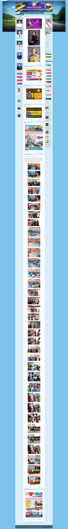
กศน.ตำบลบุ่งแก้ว (28, 83)
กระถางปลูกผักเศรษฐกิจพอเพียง (50, 117)
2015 (47, 45)
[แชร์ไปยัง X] (39, 82)
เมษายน (48, 37)
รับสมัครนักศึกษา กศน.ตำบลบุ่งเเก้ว (30, 68)
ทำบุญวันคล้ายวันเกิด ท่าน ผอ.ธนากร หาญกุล (50, 141)
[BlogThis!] (38, 82)
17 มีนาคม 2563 (26, 123)
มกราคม (48, 40)
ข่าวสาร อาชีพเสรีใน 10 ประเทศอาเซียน (50, 137)
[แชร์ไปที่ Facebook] (40, 82)
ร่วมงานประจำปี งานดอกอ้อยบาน (50, 132)
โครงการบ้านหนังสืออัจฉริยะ (50, 124)
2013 (47, 47)
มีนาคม (48, 38)
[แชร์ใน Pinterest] (40, 82)
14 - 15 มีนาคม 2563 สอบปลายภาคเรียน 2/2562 (31, 156)
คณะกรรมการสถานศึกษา (20, 14)
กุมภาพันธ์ (48, 39)
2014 (47, 46)
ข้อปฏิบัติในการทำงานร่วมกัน (28, 87)
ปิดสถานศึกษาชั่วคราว (27, 106)
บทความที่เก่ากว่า (41, 522)
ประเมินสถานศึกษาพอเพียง (21, 115)
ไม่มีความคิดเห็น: (35, 82)
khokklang (19, 92)
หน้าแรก (31, 522)
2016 (47, 44)
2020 (47, 36)
